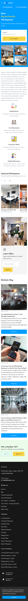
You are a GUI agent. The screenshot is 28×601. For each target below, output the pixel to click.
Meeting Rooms (8, 7)
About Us (3, 489)
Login (5, 454)
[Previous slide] (2, 181)
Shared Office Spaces (6, 541)
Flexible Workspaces (6, 529)
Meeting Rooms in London (7, 561)
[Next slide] (10, 181)
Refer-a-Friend (4, 509)
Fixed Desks (4, 527)
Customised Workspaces (7, 521)
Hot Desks (3, 532)
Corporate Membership (6, 495)
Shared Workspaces (6, 544)
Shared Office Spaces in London (9, 567)
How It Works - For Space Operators (10, 503)
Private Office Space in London (8, 564)
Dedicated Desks (5, 524)
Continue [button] (14, 597)
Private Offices (4, 538)
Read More (14, 332)
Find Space (15, 38)
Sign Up (18, 454)
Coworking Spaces (5, 518)
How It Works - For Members (8, 501)
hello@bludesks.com (9, 480)
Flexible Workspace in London (8, 555)
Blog (2, 492)
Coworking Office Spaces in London (10, 553)
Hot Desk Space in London (7, 558)
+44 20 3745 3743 (7, 473)
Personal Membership (6, 498)
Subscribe (7, 269)
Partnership (4, 506)
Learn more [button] (13, 593)
